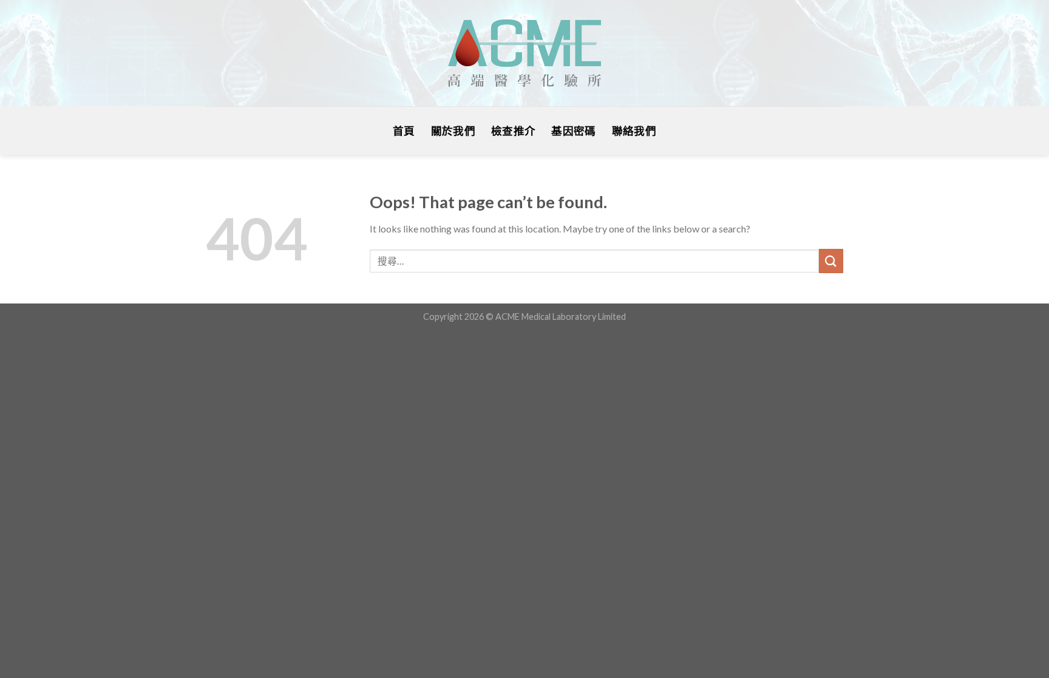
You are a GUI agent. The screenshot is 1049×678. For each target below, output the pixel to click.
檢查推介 (513, 130)
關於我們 (453, 130)
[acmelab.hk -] (524, 53)
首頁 (404, 130)
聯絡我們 (634, 130)
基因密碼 (573, 130)
